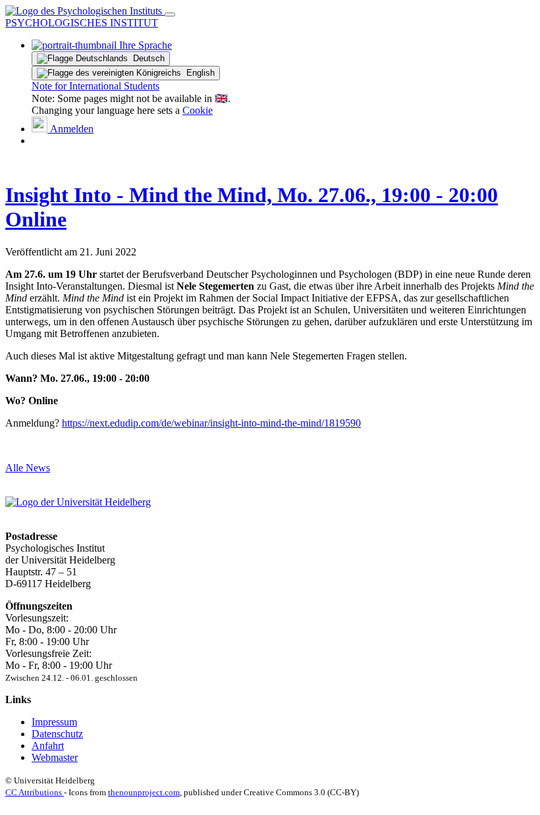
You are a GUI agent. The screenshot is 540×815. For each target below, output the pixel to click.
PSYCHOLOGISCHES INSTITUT (81, 22)
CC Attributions (34, 792)
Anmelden (70, 128)
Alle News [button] (27, 467)
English (198, 73)
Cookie (197, 110)
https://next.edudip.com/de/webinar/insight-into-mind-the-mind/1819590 (211, 423)
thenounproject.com (144, 792)
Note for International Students (95, 86)
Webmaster (55, 757)
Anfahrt (48, 745)
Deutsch (146, 58)
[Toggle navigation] (170, 14)
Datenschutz (57, 733)
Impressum (54, 721)
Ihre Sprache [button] (144, 45)
